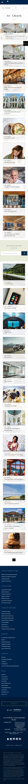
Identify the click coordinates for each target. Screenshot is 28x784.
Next (14, 560)
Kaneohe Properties (6, 594)
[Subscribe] (24, 253)
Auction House (4, 679)
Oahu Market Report (6, 646)
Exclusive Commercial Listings (8, 629)
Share (26, 43)
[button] (14, 704)
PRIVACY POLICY (10, 745)
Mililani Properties (5, 598)
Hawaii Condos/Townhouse (7, 620)
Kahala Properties (5, 579)
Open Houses (4, 624)
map (22, 727)
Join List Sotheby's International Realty (10, 666)
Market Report (4, 685)
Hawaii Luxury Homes (6, 613)
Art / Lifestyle (9, 34)
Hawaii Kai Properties (6, 581)
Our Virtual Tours (5, 627)
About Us (3, 657)
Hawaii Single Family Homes (7, 618)
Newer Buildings (5, 622)
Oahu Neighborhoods (6, 687)
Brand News (4, 681)
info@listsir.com (15, 733)
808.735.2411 (9, 732)
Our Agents (4, 690)
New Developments (5, 642)
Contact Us (3, 661)
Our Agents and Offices (6, 659)
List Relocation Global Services (8, 637)
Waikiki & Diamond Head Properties (9, 574)
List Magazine (4, 664)
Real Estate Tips (5, 692)
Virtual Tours (4, 694)
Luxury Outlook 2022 (5, 648)
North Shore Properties (6, 600)
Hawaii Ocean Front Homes (7, 616)
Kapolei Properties (5, 596)
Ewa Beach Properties (6, 590)
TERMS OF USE (18, 745)
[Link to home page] (14, 2)
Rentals (3, 640)
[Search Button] (24, 8)
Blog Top (3, 674)
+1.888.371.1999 (19, 732)
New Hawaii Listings (5, 611)
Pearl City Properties (6, 603)
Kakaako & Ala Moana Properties (8, 577)
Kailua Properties (5, 592)
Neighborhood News (6, 644)
